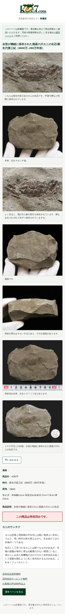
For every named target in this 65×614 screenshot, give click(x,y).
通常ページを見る (14, 592)
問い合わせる (12, 460)
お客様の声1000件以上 (13, 583)
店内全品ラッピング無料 (14, 578)
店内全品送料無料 (11, 574)
